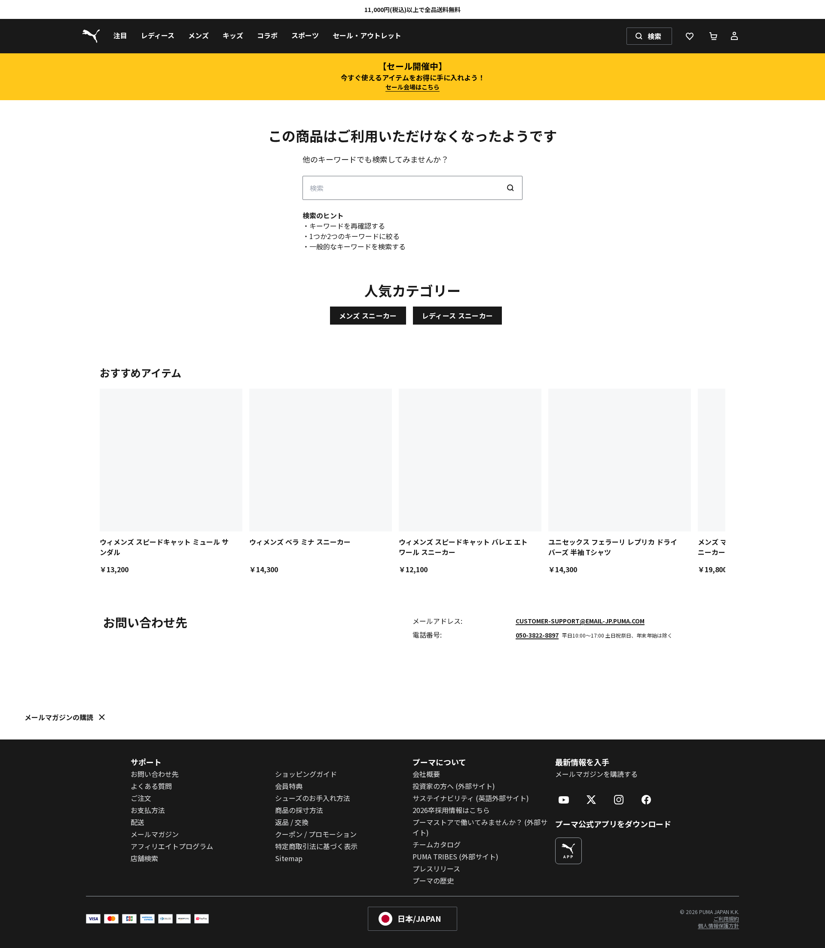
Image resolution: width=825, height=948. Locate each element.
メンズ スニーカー (368, 315)
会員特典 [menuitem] (288, 786)
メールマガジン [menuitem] (155, 834)
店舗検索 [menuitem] (144, 858)
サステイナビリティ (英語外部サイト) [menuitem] (470, 798)
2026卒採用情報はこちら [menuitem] (451, 810)
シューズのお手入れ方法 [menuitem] (312, 798)
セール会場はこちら (412, 87)
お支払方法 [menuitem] (148, 810)
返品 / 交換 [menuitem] (292, 822)
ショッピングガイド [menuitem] (306, 774)
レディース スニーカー (457, 315)
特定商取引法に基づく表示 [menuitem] (316, 846)
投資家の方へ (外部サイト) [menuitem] (453, 786)
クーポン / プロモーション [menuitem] (316, 834)
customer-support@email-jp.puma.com (580, 621)
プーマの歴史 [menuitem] (433, 880)
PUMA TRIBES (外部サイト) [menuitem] (455, 856)
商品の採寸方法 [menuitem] (299, 810)
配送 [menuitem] (137, 822)
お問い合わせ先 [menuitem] (155, 774)
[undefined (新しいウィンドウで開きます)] (568, 851)
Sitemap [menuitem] (288, 858)
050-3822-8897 (537, 635)
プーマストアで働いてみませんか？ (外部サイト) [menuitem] (479, 827)
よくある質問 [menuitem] (151, 786)
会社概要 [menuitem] (426, 774)
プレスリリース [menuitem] (436, 868)
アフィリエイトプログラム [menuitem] (172, 846)
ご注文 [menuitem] (141, 798)
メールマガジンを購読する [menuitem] (596, 774)
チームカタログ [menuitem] (436, 844)
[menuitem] (120, 36)
